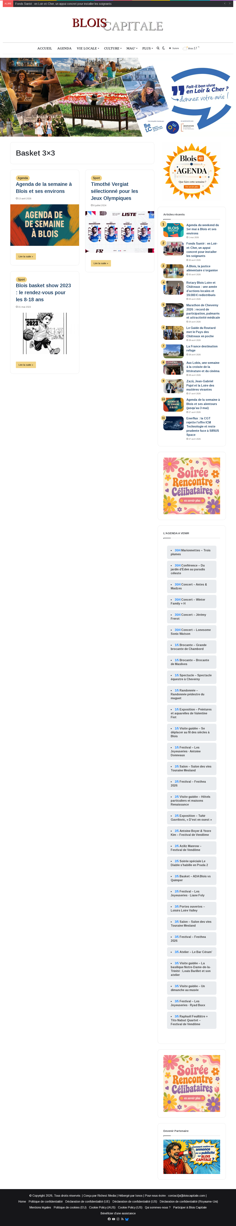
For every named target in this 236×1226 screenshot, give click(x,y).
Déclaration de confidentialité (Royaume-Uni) (189, 1201)
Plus (146, 48)
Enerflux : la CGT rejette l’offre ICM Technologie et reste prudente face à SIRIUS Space (202, 427)
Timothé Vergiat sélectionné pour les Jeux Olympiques (114, 191)
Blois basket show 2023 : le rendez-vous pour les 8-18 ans (43, 292)
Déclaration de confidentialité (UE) (87, 1201)
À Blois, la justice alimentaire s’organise (40, 3)
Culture (111, 48)
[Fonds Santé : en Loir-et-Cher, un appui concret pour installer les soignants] (173, 248)
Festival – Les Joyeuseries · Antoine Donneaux (186, 751)
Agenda (64, 48)
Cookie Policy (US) (130, 1207)
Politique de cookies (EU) (70, 1207)
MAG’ (130, 48)
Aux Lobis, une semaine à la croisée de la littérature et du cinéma (203, 367)
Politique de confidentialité (46, 1201)
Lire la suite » (26, 256)
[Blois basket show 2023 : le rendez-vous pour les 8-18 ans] (44, 333)
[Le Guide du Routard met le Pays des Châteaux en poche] (173, 333)
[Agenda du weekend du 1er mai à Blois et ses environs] (173, 230)
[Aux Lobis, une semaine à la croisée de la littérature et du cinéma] (173, 368)
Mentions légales (40, 1207)
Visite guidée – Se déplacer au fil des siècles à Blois (190, 732)
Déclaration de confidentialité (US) (134, 1201)
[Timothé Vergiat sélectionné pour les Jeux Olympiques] (119, 232)
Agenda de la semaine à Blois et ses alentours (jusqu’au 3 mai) (203, 404)
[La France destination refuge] (173, 351)
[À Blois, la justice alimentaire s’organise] (173, 271)
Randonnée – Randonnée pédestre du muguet (187, 694)
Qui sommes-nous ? (158, 1207)
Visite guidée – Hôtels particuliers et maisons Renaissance (190, 800)
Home (22, 1201)
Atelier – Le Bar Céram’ (196, 952)
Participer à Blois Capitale (190, 1207)
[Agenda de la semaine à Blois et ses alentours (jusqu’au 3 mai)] (173, 405)
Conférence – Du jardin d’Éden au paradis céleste (188, 569)
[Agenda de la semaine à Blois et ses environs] (44, 225)
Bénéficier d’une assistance (118, 1213)
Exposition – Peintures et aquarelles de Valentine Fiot (191, 713)
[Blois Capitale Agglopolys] (118, 25)
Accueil (44, 48)
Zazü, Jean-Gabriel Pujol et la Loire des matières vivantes (200, 385)
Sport (96, 178)
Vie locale (87, 48)
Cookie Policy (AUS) (102, 1207)
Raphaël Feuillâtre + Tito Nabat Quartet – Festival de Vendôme (189, 1020)
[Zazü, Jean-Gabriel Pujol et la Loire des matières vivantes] (173, 386)
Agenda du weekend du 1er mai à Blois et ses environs (202, 229)
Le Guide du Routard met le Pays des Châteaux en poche (201, 332)
